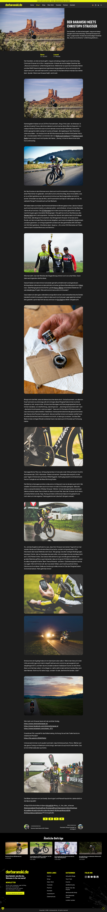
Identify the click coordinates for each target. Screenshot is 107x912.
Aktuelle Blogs (70, 876)
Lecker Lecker (70, 900)
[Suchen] (101, 5)
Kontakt (72, 5)
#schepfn (50, 810)
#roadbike (27, 810)
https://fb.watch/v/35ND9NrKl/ (35, 738)
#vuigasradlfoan (51, 808)
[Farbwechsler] (98, 5)
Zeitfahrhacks (70, 885)
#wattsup (73, 808)
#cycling (44, 810)
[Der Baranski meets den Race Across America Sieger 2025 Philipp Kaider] (66, 848)
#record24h (66, 810)
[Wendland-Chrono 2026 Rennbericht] (16, 848)
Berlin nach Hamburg (63, 136)
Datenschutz (51, 896)
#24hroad (58, 810)
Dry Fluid (60, 299)
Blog (37, 5)
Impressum (51, 893)
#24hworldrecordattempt (33, 813)
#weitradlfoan (40, 808)
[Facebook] (45, 819)
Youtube (58, 5)
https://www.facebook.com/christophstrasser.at (41, 726)
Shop (43, 5)
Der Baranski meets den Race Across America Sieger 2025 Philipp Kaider (64, 857)
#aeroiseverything (63, 808)
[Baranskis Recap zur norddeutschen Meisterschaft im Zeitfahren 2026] (90, 848)
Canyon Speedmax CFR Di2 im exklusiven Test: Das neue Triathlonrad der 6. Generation (40, 857)
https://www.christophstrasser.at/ (36, 723)
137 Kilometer (46, 210)
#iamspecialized (29, 808)
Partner (65, 5)
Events (68, 882)
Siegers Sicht (28, 215)
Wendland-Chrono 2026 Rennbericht (13, 856)
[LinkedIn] (61, 819)
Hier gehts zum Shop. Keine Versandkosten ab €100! (53, 1)
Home (32, 5)
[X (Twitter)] (50, 819)
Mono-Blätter (58, 288)
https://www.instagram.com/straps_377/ (38, 728)
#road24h (49, 805)
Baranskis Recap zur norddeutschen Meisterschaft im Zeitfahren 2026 (90, 857)
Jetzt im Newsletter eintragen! (15, 893)
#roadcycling (36, 810)
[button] (93, 5)
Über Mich (50, 5)
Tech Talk (69, 879)
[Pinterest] (56, 819)
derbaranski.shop (71, 892)
